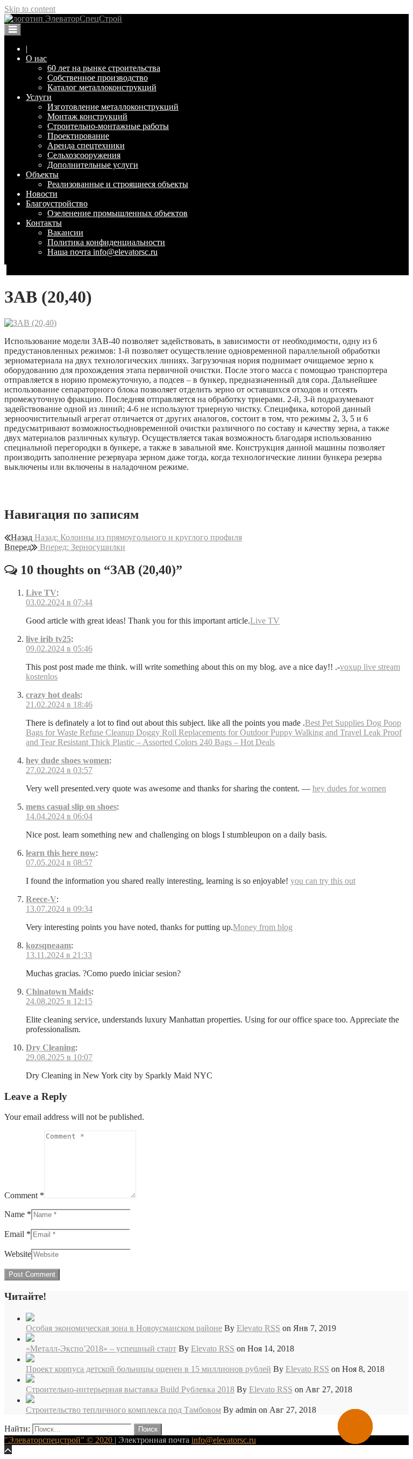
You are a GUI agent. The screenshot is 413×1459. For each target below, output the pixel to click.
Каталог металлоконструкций (101, 87)
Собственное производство (97, 77)
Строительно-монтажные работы (108, 126)
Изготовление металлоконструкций (113, 106)
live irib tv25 (48, 638)
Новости (42, 193)
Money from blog (263, 927)
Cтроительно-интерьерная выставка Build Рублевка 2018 (130, 1389)
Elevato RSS (258, 1328)
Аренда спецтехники (86, 145)
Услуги (39, 97)
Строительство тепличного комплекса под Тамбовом (123, 1409)
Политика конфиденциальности (106, 242)
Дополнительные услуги (92, 164)
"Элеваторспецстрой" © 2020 (59, 1439)
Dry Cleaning (50, 1047)
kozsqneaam (48, 945)
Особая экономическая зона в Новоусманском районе (124, 1328)
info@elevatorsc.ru (223, 1439)
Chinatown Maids (58, 991)
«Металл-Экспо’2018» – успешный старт (101, 1348)
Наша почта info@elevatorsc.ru (102, 251)
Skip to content (29, 8)
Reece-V (41, 899)
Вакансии (65, 232)
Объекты (42, 174)
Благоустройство (57, 203)
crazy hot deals (53, 694)
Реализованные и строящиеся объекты (117, 184)
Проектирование (78, 135)
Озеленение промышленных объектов (117, 213)
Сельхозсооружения (83, 155)
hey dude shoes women (67, 760)
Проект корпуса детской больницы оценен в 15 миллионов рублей (148, 1369)
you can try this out (322, 880)
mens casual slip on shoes (71, 806)
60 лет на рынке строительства (103, 68)
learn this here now (61, 852)
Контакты (44, 222)
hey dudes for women (349, 788)
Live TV (41, 592)
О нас (36, 58)
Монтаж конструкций (87, 116)
